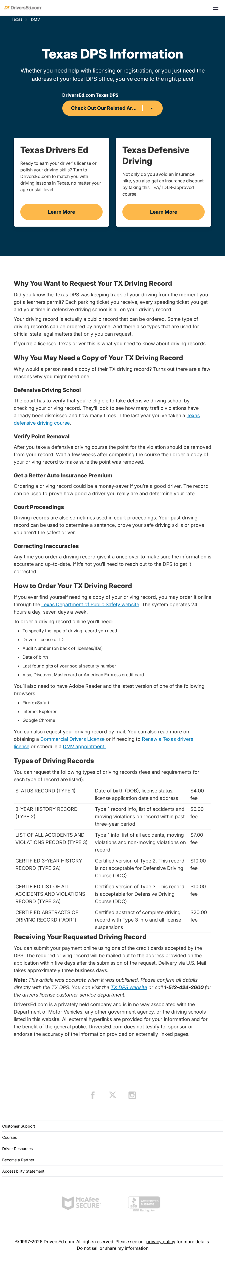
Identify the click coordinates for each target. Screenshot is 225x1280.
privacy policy (160, 1241)
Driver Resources (17, 1148)
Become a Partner (18, 1159)
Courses (9, 1137)
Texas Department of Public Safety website (90, 604)
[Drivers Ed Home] (23, 8)
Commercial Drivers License (72, 739)
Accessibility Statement (23, 1171)
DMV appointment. (84, 746)
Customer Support (18, 1126)
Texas (17, 19)
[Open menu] (216, 8)
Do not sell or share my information (112, 1248)
